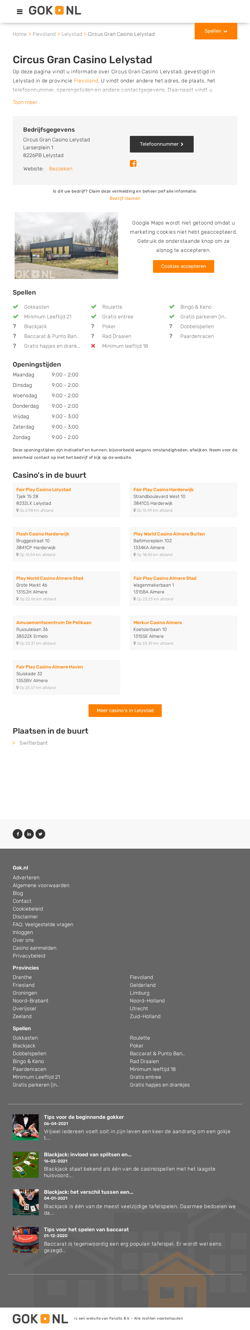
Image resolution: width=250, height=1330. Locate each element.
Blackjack (35, 326)
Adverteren (26, 877)
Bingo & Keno (196, 307)
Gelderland (143, 985)
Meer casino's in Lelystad (125, 710)
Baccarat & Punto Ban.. (51, 336)
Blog (18, 893)
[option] (66, 245)
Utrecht (139, 1008)
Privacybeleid (29, 956)
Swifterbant (34, 743)
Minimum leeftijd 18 (125, 346)
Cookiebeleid (28, 909)
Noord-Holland (147, 1001)
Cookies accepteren (183, 266)
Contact (22, 901)
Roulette (112, 307)
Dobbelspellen (197, 326)
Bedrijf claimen (125, 198)
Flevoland (86, 81)
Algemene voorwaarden (41, 885)
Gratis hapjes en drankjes (54, 346)
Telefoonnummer (159, 144)
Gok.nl (20, 868)
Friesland (24, 985)
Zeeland (22, 1016)
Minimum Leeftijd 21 (47, 317)
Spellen (213, 31)
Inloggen (23, 932)
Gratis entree (117, 317)
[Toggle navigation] (20, 12)
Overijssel (24, 1008)
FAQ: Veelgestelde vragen (43, 924)
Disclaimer (25, 916)
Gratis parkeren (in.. (203, 317)
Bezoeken (60, 169)
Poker (109, 326)
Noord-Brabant (31, 1001)
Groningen (25, 993)
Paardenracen (197, 336)
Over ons (23, 940)
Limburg (139, 993)
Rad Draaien (116, 336)
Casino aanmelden (34, 948)
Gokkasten (36, 307)
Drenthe (22, 977)
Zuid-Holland (145, 1016)
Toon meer (25, 102)
